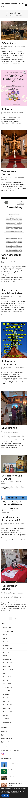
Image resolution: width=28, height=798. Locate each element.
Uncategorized (7, 738)
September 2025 (8, 631)
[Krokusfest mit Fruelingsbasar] (14, 340)
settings (17, 792)
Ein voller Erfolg (9, 427)
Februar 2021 (7, 722)
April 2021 (6, 719)
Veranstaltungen (19, 593)
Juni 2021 (5, 715)
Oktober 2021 (7, 708)
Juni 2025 (5, 635)
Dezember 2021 (7, 705)
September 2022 (8, 687)
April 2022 (6, 694)
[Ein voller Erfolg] (14, 408)
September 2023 (8, 670)
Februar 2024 (7, 659)
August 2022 (6, 691)
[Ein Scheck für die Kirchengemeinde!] (14, 505)
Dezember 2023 (7, 663)
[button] (26, 5)
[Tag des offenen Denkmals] (14, 149)
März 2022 (6, 698)
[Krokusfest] (14, 88)
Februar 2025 (7, 645)
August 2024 (6, 652)
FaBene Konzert (9, 43)
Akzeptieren (5, 795)
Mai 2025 (5, 638)
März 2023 (6, 673)
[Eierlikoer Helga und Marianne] (14, 463)
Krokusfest (7, 109)
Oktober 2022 (7, 684)
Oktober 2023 (7, 666)
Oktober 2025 (7, 628)
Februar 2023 (7, 677)
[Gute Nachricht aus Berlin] (14, 224)
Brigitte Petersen (21, 46)
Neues (4, 48)
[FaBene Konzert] (14, 30)
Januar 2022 (6, 701)
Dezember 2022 (7, 680)
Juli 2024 (5, 656)
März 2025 (6, 642)
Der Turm (6, 731)
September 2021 (8, 712)
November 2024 (7, 649)
